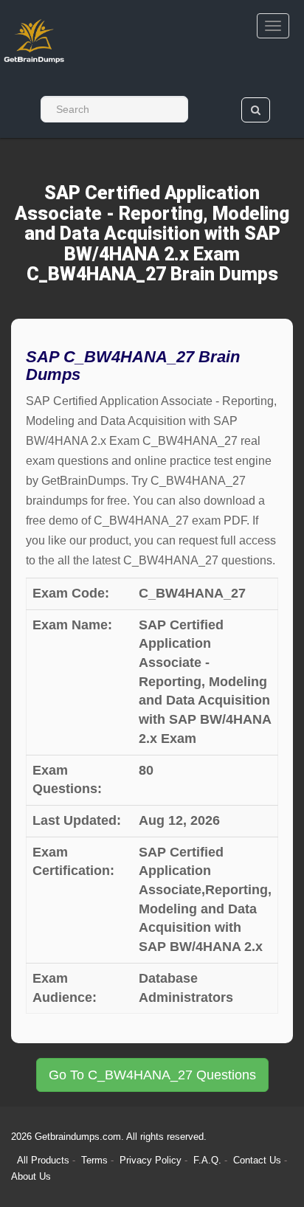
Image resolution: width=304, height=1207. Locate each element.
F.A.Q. (208, 1160)
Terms (94, 1160)
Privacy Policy (152, 1160)
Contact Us (258, 1160)
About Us (31, 1176)
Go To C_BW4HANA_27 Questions (152, 1075)
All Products (43, 1160)
